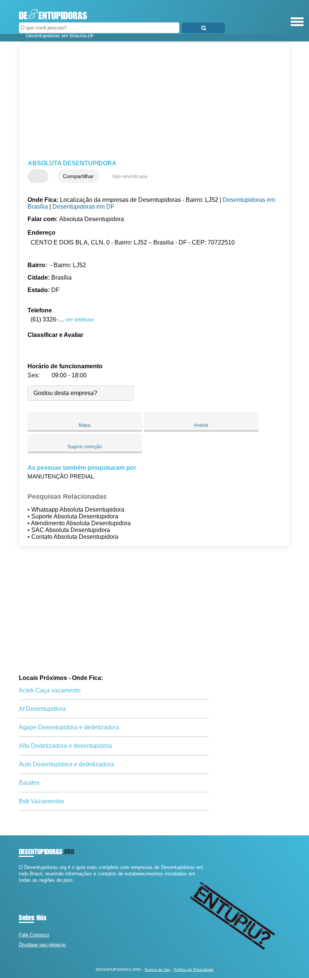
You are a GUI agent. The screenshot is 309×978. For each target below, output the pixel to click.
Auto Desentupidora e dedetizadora (66, 764)
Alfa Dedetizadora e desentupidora (65, 746)
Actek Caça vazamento (50, 690)
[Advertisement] (148, 102)
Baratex (29, 783)
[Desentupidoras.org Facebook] (20, 887)
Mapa (84, 425)
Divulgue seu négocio (42, 944)
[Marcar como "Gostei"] (34, 176)
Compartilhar (78, 176)
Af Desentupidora (42, 709)
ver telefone (79, 319)
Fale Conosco (34, 935)
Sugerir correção (84, 446)
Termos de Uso (157, 969)
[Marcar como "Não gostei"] (44, 176)
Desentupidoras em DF (83, 206)
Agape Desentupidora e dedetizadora (69, 727)
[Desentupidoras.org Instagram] (27, 887)
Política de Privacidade (194, 969)
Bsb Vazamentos (41, 801)
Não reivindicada (129, 176)
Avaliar (201, 425)
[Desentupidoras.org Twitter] (24, 887)
